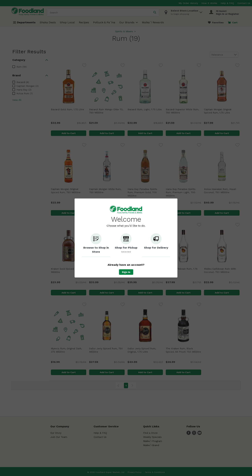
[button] (96, 245)
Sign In (126, 272)
